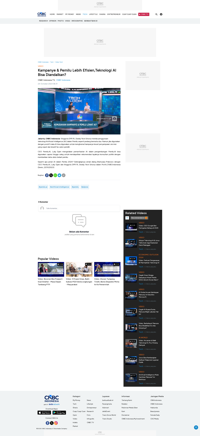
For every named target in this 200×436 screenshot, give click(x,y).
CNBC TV (144, 14)
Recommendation (138, 218)
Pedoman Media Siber (130, 408)
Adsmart (105, 408)
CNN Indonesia (155, 400)
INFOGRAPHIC (77, 21)
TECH (85, 14)
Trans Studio (107, 419)
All (127, 218)
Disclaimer (125, 415)
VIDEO (67, 21)
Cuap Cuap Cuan (79, 411)
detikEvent (106, 411)
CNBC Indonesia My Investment (133, 419)
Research (90, 411)
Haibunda (154, 408)
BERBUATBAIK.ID (90, 21)
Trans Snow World (109, 415)
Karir (123, 411)
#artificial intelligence (59, 187)
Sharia (75, 408)
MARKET (60, 14)
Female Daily (155, 415)
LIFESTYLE (93, 14)
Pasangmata (107, 404)
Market (75, 426)
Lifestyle (90, 404)
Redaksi (124, 404)
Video (75, 419)
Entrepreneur (92, 408)
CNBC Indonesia (43, 62)
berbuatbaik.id (107, 400)
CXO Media (154, 419)
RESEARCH (43, 21)
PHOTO (61, 21)
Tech (51, 62)
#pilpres (84, 187)
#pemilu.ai (43, 187)
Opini (75, 415)
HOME (52, 14)
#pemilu (75, 187)
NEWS (78, 14)
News (89, 400)
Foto (89, 415)
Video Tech (59, 62)
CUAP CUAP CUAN (129, 14)
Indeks (75, 422)
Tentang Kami (127, 400)
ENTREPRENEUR (113, 14)
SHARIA (102, 14)
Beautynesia (154, 411)
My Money (76, 400)
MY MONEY (69, 14)
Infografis (90, 419)
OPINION (52, 21)
